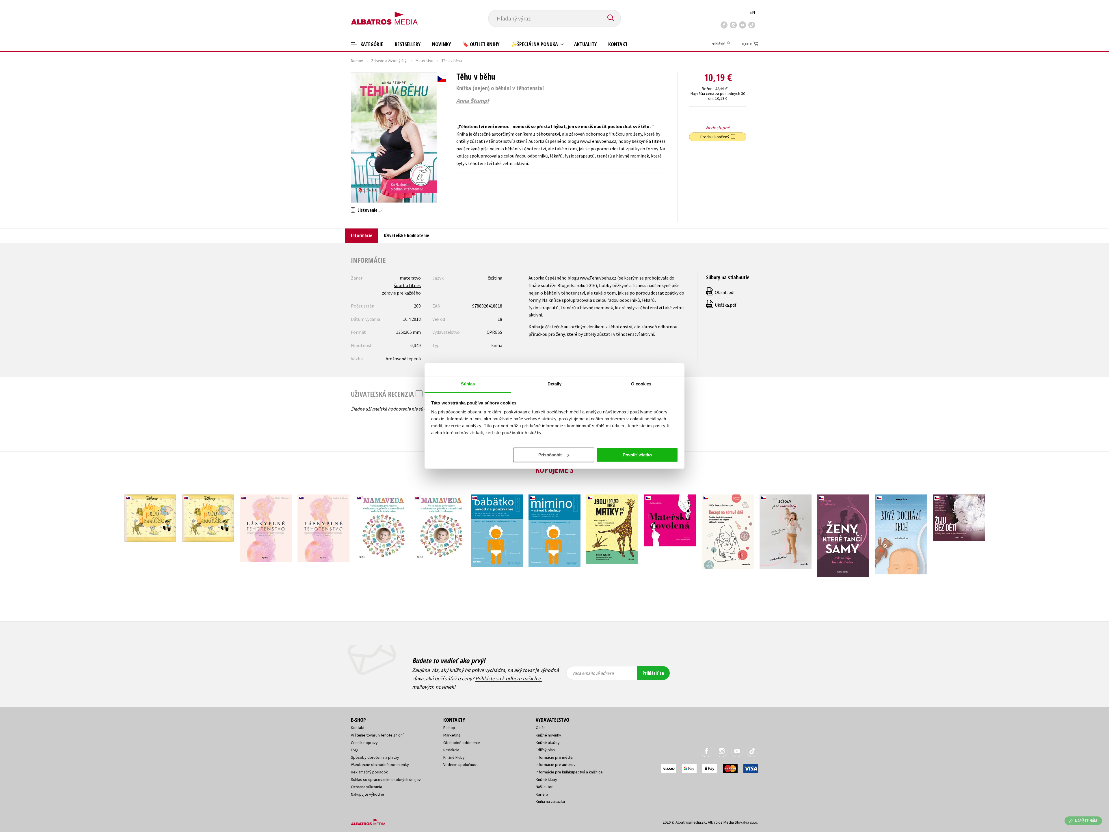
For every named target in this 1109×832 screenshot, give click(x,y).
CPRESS (494, 332)
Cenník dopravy (364, 742)
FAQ (354, 749)
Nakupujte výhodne (367, 794)
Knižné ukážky (548, 742)
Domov (357, 60)
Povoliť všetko (637, 454)
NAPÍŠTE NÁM (1086, 820)
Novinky (441, 44)
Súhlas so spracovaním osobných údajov (386, 779)
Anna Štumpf (472, 101)
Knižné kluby (454, 757)
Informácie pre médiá (554, 757)
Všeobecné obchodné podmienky (380, 764)
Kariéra (542, 794)
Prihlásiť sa (653, 673)
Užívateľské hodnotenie (406, 235)
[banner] (384, 13)
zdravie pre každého (401, 293)
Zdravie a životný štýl (389, 60)
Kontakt (618, 44)
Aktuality (585, 44)
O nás (541, 727)
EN (752, 12)
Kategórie (371, 44)
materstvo (410, 278)
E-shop (449, 727)
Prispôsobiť (550, 454)
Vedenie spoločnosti (461, 764)
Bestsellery (407, 44)
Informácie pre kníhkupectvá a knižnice (569, 772)
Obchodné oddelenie (461, 742)
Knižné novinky (548, 735)
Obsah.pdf (721, 292)
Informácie (361, 235)
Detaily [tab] (555, 383)
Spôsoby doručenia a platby (375, 757)
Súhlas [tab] (468, 383)
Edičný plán (545, 749)
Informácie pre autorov (556, 764)
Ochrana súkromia (366, 786)
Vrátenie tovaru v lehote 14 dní (377, 735)
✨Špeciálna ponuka (535, 44)
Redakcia (451, 749)
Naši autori (545, 786)
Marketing (452, 735)
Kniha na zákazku (550, 801)
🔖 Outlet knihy (480, 44)
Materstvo (424, 60)
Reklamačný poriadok (369, 772)
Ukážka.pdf (721, 305)
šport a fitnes (407, 285)
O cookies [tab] (641, 383)
